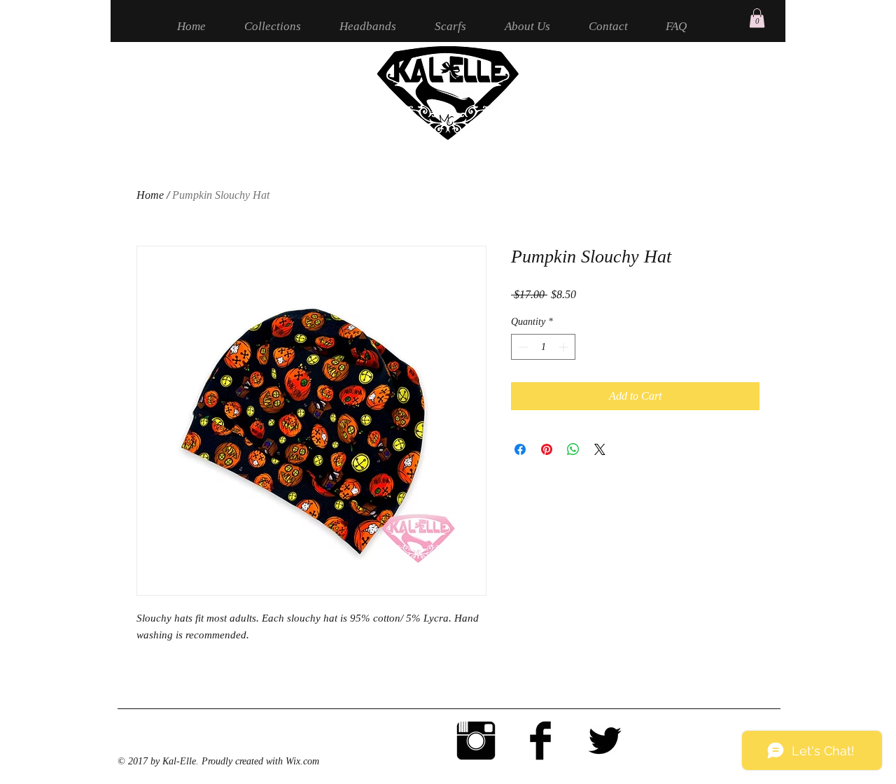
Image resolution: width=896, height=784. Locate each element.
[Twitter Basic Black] (604, 740)
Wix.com (302, 761)
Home (150, 195)
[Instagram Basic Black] (476, 740)
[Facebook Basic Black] (540, 740)
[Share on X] (600, 449)
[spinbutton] (543, 347)
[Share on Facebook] (520, 449)
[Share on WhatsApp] (573, 449)
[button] (757, 17)
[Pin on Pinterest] (546, 449)
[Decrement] (522, 347)
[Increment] (564, 347)
